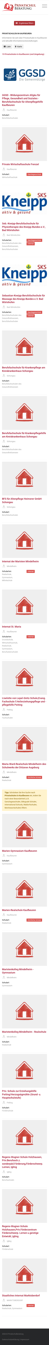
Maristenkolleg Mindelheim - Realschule (24, 1031)
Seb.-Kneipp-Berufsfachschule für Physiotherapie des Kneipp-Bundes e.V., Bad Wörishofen (23, 227)
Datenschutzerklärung (10, 1339)
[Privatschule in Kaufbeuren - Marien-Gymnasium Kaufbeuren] (24, 831)
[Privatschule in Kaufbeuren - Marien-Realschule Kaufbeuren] (24, 890)
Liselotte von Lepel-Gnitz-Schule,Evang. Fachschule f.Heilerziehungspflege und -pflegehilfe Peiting (24, 701)
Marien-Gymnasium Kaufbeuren (19, 851)
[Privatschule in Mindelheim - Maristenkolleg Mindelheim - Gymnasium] (24, 949)
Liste (8, 46)
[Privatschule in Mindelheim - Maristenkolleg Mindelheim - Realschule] (24, 1011)
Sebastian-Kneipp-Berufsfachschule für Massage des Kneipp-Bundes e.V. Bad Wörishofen (23, 299)
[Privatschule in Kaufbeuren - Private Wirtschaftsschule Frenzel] (24, 144)
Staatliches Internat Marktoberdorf (21, 1295)
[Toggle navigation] (44, 6)
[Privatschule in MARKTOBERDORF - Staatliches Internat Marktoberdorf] (24, 1275)
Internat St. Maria (11, 626)
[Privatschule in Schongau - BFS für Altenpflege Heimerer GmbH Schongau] (24, 478)
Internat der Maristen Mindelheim (20, 561)
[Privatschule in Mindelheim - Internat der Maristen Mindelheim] (24, 541)
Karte (19, 46)
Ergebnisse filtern (26, 23)
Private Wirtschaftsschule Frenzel (20, 164)
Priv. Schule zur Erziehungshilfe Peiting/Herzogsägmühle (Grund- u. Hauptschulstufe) (21, 1094)
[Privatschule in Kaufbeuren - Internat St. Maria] (24, 606)
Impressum (24, 1339)
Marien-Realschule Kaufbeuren (19, 910)
